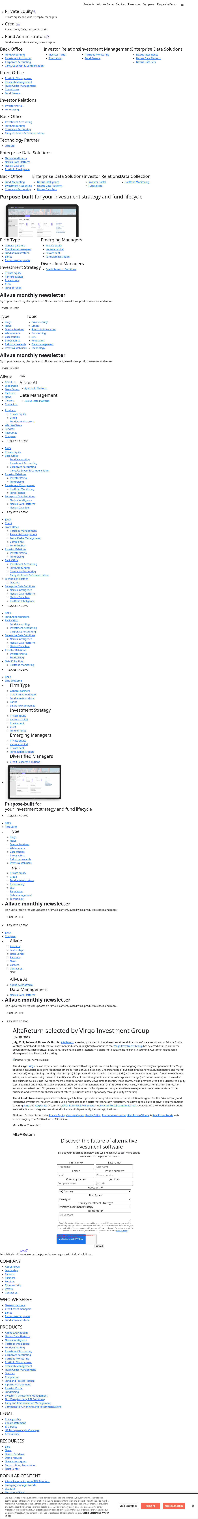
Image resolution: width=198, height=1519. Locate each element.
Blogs (8, 322)
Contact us (11, 404)
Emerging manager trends (20, 1485)
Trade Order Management (20, 85)
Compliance (12, 89)
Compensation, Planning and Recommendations (33, 1406)
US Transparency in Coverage (22, 1430)
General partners (15, 245)
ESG (34, 337)
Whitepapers (12, 333)
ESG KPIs (10, 1488)
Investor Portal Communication (117, 1105)
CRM (65, 1105)
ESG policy (11, 1426)
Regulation (38, 340)
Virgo (32, 1066)
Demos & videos (14, 329)
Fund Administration (114, 1115)
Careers (9, 400)
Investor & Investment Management (26, 1395)
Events (9, 1289)
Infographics (12, 340)
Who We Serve (105, 4)
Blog (7, 1446)
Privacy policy (13, 1419)
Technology (38, 348)
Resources (134, 4)
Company (148, 4)
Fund (26, 1105)
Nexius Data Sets (146, 62)
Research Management (18, 82)
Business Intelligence (81, 1105)
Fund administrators (17, 253)
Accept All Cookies (174, 1505)
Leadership (11, 385)
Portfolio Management (18, 78)
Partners (10, 393)
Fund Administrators (22, 421)
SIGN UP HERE (10, 308)
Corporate (41, 1105)
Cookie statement (15, 1423)
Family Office (92, 1115)
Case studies (12, 337)
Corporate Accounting (18, 62)
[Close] (193, 1505)
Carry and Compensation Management (28, 1403)
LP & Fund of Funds (138, 1115)
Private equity (13, 273)
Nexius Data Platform (148, 58)
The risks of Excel (15, 1492)
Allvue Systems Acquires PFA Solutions (27, 1481)
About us (10, 382)
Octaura (10, 145)
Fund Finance (92, 58)
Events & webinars (16, 348)
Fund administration (58, 256)
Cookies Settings (128, 1505)
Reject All (150, 1505)
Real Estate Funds (163, 1115)
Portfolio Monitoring (97, 54)
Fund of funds (13, 287)
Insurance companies (17, 260)
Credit (35, 325)
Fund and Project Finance (19, 1381)
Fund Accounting (15, 54)
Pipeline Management (18, 1384)
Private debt (12, 280)
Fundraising (55, 58)
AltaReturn (67, 1042)
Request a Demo (166, 4)
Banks (8, 256)
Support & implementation (20, 1465)
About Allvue (12, 1266)
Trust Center (12, 389)
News (8, 325)
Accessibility (12, 1434)
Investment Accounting (18, 58)
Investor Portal (57, 54)
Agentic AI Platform (35, 388)
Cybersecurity (13, 1285)
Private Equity (18, 414)
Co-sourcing (39, 333)
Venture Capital (75, 1115)
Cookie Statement (91, 1512)
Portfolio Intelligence (17, 169)
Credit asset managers (18, 249)
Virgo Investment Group (128, 1046)
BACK (8, 448)
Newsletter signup (15, 1461)
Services (121, 4)
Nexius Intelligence (147, 54)
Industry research (15, 344)
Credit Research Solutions (61, 269)
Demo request (13, 1457)
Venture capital (14, 276)
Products (89, 4)
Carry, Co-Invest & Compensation (24, 65)
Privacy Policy (121, 1231)
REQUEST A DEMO (17, 441)
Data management (43, 344)
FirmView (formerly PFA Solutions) (25, 1399)
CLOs (8, 284)
